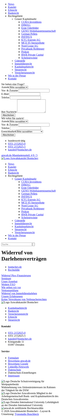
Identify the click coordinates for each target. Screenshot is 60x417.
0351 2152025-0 (17, 143)
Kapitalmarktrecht (24, 66)
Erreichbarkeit (8, 131)
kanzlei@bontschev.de (20, 149)
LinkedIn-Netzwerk (18, 366)
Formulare (13, 357)
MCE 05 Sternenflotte (32, 42)
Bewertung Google (18, 363)
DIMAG (25, 25)
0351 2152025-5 (17, 146)
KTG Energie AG (30, 39)
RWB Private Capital (32, 54)
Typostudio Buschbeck (27, 414)
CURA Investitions (31, 22)
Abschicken (8, 115)
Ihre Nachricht (8, 111)
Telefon (5, 97)
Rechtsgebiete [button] (15, 175)
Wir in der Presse (17, 75)
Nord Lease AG (29, 45)
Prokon (25, 51)
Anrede (5, 87)
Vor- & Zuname (9, 90)
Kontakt (12, 78)
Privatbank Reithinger (32, 48)
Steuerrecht (20, 69)
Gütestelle (20, 60)
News (11, 4)
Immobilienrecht (23, 63)
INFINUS (26, 36)
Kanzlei (12, 7)
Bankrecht (13, 13)
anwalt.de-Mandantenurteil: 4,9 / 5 (19, 155)
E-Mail (5, 94)
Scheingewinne (29, 57)
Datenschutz (14, 369)
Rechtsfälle (14, 269)
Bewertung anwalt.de (19, 360)
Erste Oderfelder (30, 27)
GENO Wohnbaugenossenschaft (38, 30)
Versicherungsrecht (25, 72)
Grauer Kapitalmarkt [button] (25, 178)
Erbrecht (12, 10)
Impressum (14, 375)
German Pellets (29, 33)
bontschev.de (15, 266)
